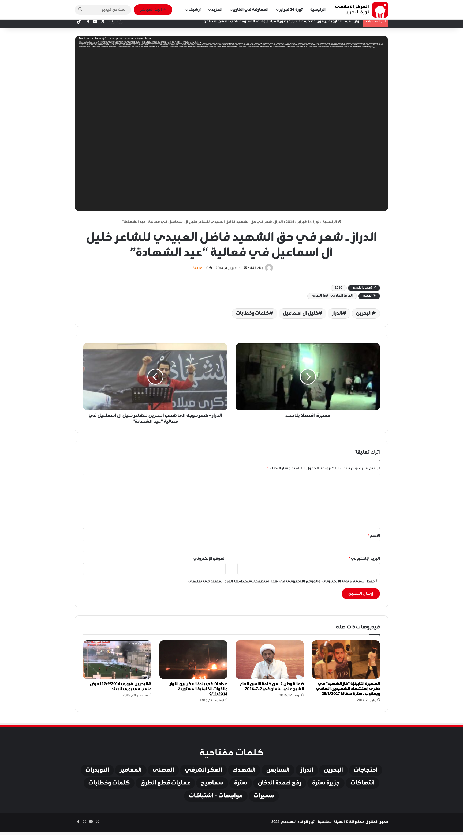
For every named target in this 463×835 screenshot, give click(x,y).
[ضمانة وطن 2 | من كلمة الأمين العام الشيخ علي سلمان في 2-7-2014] (270, 659)
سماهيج (212, 783)
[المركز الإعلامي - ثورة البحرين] (361, 10)
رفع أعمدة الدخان (279, 783)
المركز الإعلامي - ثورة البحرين (332, 295)
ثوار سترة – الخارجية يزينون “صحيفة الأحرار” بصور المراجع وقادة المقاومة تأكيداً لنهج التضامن (282, 21)
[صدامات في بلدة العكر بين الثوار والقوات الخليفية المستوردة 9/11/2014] (193, 659)
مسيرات (263, 796)
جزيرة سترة (326, 783)
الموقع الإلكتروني (209, 558)
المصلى (163, 770)
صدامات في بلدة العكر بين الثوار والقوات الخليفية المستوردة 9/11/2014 (198, 689)
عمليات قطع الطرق (165, 783)
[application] (231, 125)
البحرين (364, 313)
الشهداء (244, 770)
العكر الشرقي (203, 770)
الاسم (374, 536)
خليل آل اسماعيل (300, 313)
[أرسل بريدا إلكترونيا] (245, 268)
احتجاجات (366, 770)
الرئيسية (318, 10)
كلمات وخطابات (252, 313)
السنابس (278, 770)
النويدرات (97, 770)
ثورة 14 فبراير (291, 10)
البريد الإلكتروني (364, 558)
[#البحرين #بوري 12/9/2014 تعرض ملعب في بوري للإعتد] (117, 659)
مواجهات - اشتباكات (216, 796)
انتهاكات (362, 783)
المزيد (216, 10)
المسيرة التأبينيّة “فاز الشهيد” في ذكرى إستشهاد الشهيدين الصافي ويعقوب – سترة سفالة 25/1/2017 (348, 689)
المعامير (131, 770)
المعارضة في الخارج (250, 10)
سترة (240, 783)
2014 (290, 222)
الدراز (337, 313)
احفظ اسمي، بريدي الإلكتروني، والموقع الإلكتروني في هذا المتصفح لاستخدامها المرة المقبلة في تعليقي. (281, 581)
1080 (338, 287)
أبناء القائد (255, 268)
